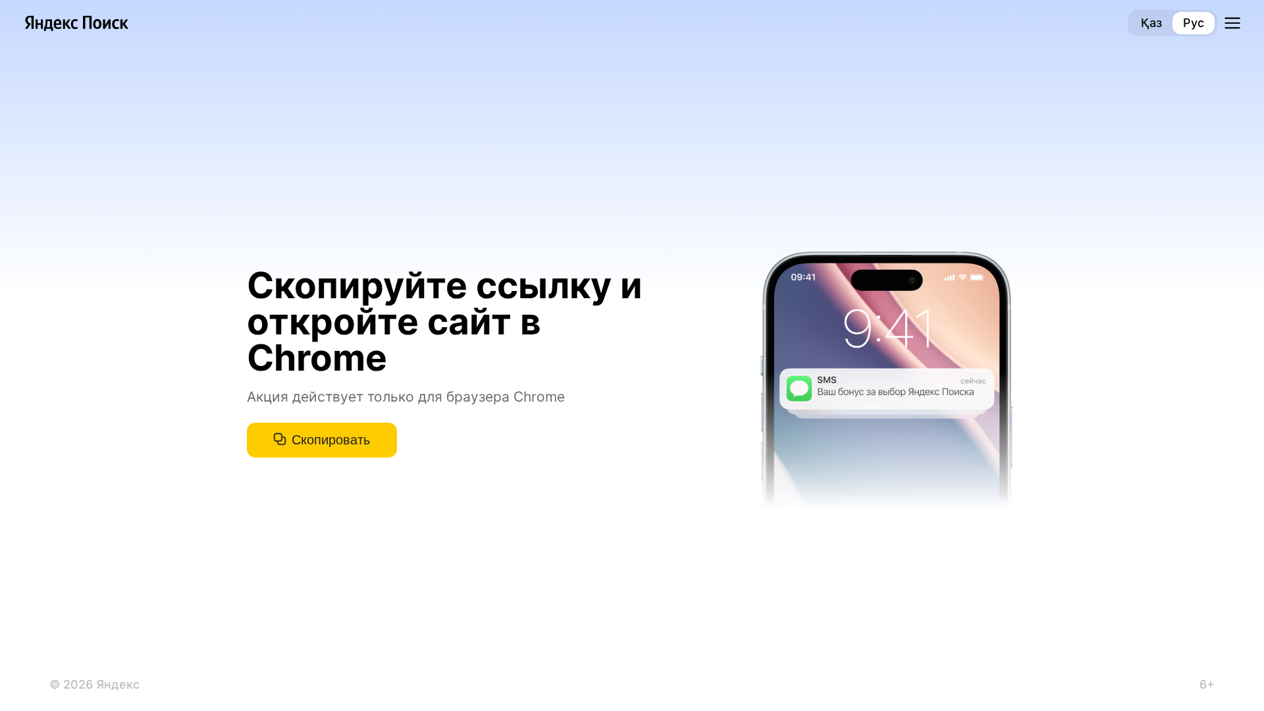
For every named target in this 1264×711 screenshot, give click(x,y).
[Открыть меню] (1232, 23)
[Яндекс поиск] (77, 23)
